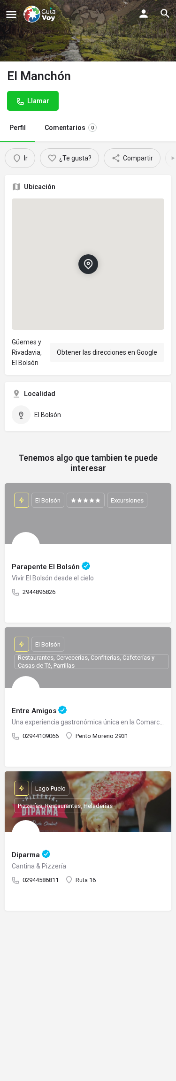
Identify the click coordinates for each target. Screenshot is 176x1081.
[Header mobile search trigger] (165, 14)
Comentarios (69, 127)
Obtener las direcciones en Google (107, 352)
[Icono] (11, 14)
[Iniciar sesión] (144, 14)
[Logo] (40, 14)
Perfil (17, 127)
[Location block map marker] (88, 264)
